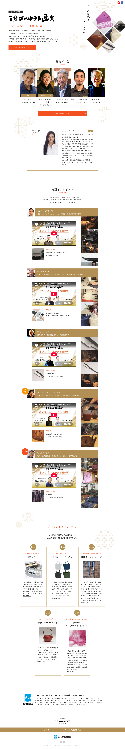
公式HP (90, 131)
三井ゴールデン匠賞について (21, 47)
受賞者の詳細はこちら (61, 113)
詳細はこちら (27, 596)
